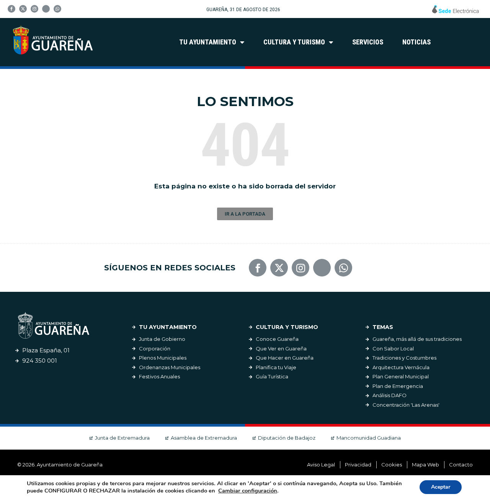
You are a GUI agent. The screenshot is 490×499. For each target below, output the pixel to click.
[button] (245, 214)
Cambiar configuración (247, 490)
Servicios (367, 42)
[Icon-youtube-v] (46, 9)
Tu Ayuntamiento (207, 42)
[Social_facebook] (11, 9)
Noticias (416, 42)
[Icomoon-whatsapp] (57, 9)
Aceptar (440, 487)
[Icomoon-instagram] (34, 9)
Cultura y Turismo (294, 42)
